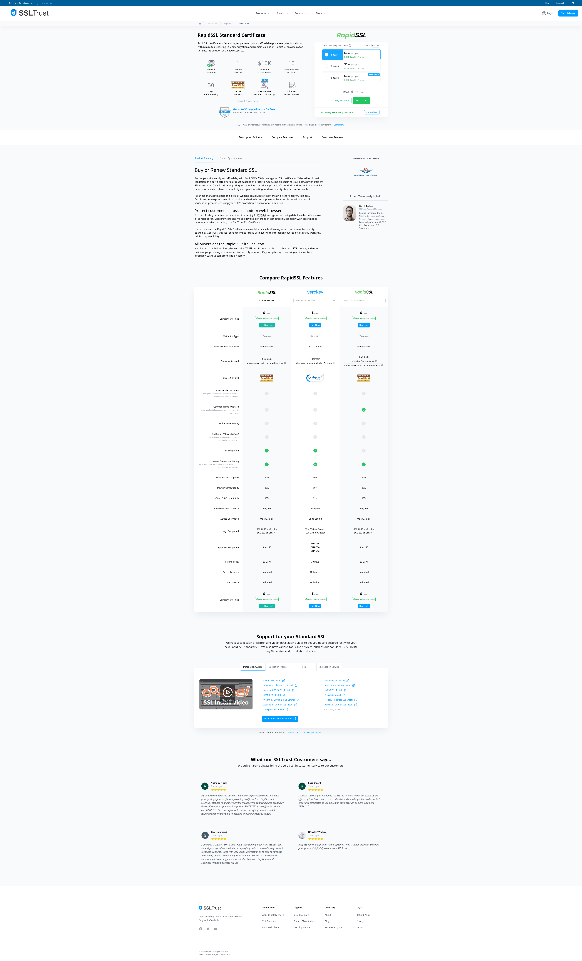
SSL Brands (212, 23)
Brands (280, 13)
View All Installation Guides (278, 718)
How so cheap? (372, 112)
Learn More (339, 125)
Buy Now (268, 325)
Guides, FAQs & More (304, 921)
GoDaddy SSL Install (335, 680)
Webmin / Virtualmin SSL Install (279, 699)
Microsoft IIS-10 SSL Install (277, 690)
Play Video (228, 700)
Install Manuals (301, 914)
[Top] (230, 137)
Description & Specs (250, 137)
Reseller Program (334, 927)
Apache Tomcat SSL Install (338, 685)
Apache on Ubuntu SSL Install (278, 685)
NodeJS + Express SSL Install (339, 699)
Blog (547, 3)
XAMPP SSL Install (272, 695)
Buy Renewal (342, 100)
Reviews (332, 137)
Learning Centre (301, 927)
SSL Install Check (270, 927)
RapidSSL (228, 23)
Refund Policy (363, 914)
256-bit (262, 215)
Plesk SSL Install (333, 695)
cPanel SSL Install (272, 680)
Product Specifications (230, 158)
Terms (359, 927)
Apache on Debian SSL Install (278, 704)
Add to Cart (361, 100)
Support (560, 3)
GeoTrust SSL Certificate (246, 222)
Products (261, 13)
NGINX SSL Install (334, 690)
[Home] (200, 23)
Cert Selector (568, 13)
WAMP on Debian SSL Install (339, 704)
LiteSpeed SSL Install (273, 709)
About (328, 914)
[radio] (351, 55)
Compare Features (282, 137)
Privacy (360, 921)
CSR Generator (269, 921)
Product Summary (204, 158)
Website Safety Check (273, 914)
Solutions (300, 13)
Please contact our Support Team (304, 732)
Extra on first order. (558, 20)
